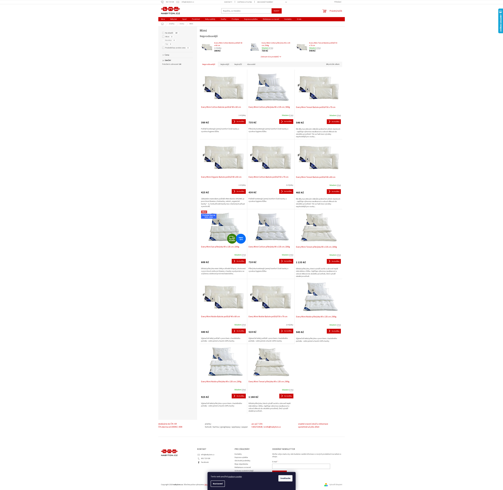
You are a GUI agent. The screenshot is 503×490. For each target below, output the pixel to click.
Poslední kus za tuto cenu (176, 48)
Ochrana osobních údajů (244, 471)
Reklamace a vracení (243, 467)
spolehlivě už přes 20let (308, 426)
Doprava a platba (244, 2)
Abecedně (251, 64)
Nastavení (218, 483)
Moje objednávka (241, 464)
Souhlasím (285, 478)
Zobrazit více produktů (270, 56)
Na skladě (171, 33)
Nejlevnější (225, 64)
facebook (205, 462)
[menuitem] (163, 19)
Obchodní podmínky (265, 2)
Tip (168, 44)
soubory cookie (235, 476)
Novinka (170, 40)
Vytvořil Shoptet (335, 484)
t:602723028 (257, 426)
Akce (168, 36)
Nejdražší (238, 64)
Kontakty (228, 2)
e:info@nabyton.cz (272, 426)
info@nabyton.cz (207, 454)
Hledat (277, 11)
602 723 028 (205, 458)
